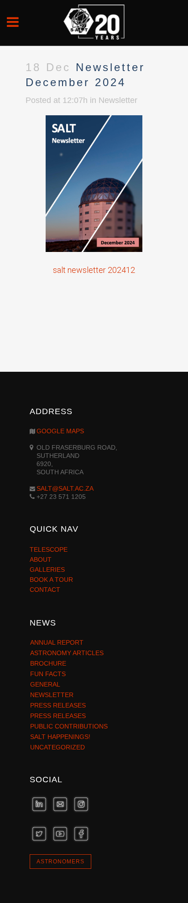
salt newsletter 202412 (94, 270)
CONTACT (45, 589)
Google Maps (60, 431)
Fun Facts (48, 673)
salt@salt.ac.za (65, 488)
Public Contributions (69, 726)
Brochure (48, 663)
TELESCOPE (49, 549)
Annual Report (57, 642)
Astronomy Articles (67, 653)
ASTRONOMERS (60, 861)
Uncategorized (57, 747)
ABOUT (41, 559)
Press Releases (58, 705)
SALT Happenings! (60, 736)
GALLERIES (47, 569)
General (45, 684)
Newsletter (118, 100)
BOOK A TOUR (51, 579)
